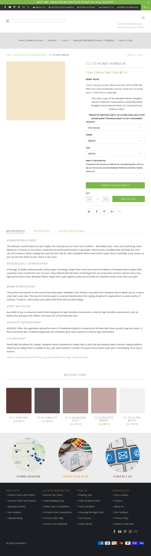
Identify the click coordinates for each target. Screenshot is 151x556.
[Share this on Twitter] (89, 211)
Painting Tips (85, 494)
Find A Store (125, 40)
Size (88, 147)
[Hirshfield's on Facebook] (5, 7)
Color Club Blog (75, 476)
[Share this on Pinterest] (104, 211)
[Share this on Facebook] (96, 211)
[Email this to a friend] (119, 211)
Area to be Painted (115, 165)
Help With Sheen (41, 231)
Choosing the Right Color (91, 512)
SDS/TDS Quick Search (62, 7)
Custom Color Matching (55, 523)
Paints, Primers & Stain (31, 40)
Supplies (52, 40)
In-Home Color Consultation (58, 512)
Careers (118, 500)
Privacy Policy (121, 517)
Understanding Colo (54, 500)
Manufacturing (15, 517)
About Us (40, 7)
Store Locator (87, 7)
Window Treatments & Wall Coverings (93, 40)
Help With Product (15, 231)
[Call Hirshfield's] (28, 7)
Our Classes (85, 517)
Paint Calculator (87, 506)
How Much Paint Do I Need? (71, 231)
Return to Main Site (127, 7)
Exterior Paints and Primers (22, 500)
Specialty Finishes (17, 506)
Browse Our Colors (53, 494)
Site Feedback (121, 512)
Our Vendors (14, 512)
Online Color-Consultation (56, 506)
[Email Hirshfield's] (23, 7)
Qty (88, 193)
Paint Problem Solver (89, 500)
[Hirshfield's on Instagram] (19, 7)
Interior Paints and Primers (22, 494)
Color (64, 40)
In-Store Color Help (53, 517)
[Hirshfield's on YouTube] (9, 7)
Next (140, 55)
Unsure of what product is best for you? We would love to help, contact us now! (47, 357)
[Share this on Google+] (112, 211)
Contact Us (107, 7)
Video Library (85, 523)
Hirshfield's (20, 543)
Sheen (89, 134)
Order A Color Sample (115, 185)
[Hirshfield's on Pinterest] (14, 7)
